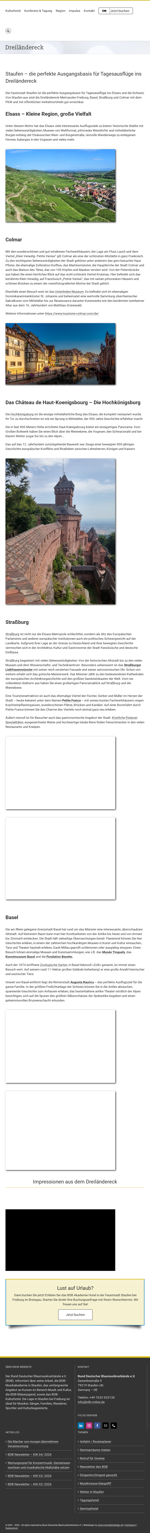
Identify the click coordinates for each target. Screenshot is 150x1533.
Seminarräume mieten (95, 1450)
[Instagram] (89, 1425)
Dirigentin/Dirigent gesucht (98, 1475)
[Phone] (114, 1425)
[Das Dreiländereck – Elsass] (60, 150)
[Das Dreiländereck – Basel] (60, 1011)
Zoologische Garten (53, 965)
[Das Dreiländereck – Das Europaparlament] (60, 819)
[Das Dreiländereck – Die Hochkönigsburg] (60, 460)
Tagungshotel (89, 1500)
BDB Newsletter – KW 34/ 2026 (30, 1454)
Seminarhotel (89, 1508)
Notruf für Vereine (92, 1458)
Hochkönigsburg (22, 414)
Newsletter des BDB (94, 1467)
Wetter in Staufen (92, 1492)
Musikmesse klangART (95, 1483)
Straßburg (12, 634)
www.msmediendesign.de (110, 1525)
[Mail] (105, 1425)
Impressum (130, 1525)
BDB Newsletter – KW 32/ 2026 (30, 1484)
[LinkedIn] (81, 1425)
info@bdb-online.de (91, 1402)
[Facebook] (97, 1425)
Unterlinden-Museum (69, 291)
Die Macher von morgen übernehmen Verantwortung (33, 1444)
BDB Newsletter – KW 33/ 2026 (30, 1476)
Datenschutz (11, 1528)
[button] (8, 31)
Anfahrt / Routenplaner (95, 1441)
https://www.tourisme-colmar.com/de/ (72, 313)
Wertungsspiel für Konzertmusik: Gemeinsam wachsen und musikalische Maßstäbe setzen (39, 1465)
